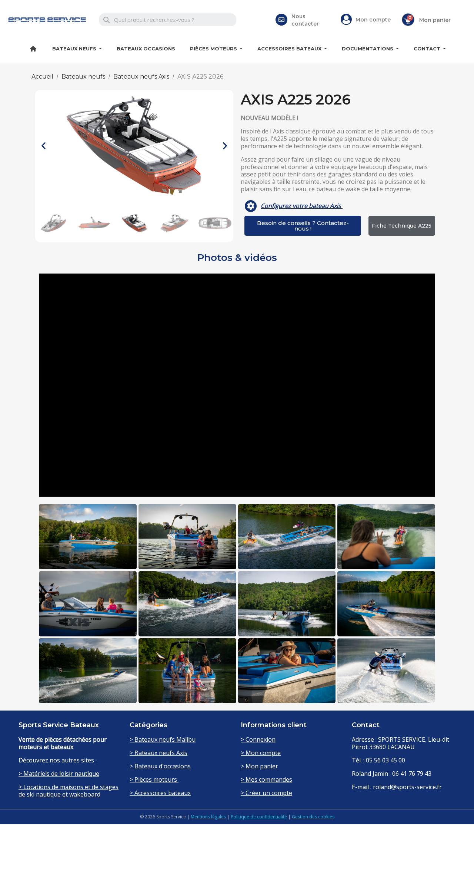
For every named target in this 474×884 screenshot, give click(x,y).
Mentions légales (208, 817)
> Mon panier (259, 766)
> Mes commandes (266, 779)
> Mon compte (261, 753)
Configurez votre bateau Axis (302, 206)
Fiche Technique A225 (401, 225)
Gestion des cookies (313, 817)
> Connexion (258, 739)
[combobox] (168, 19)
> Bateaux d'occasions (160, 766)
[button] (43, 145)
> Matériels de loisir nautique (59, 773)
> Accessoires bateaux (160, 793)
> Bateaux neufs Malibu (163, 739)
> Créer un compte (266, 793)
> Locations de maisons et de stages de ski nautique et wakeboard (68, 790)
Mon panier (435, 20)
